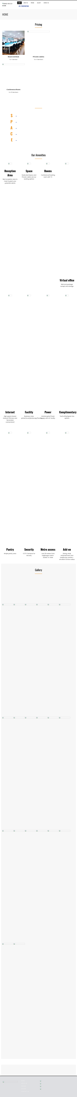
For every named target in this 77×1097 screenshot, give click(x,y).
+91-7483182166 (23, 6)
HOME (19, 3)
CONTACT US (46, 3)
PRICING (32, 3)
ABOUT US (26, 3)
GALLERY (39, 3)
